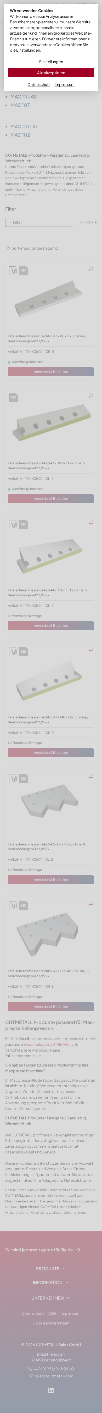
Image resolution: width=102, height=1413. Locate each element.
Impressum (65, 84)
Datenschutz (39, 84)
